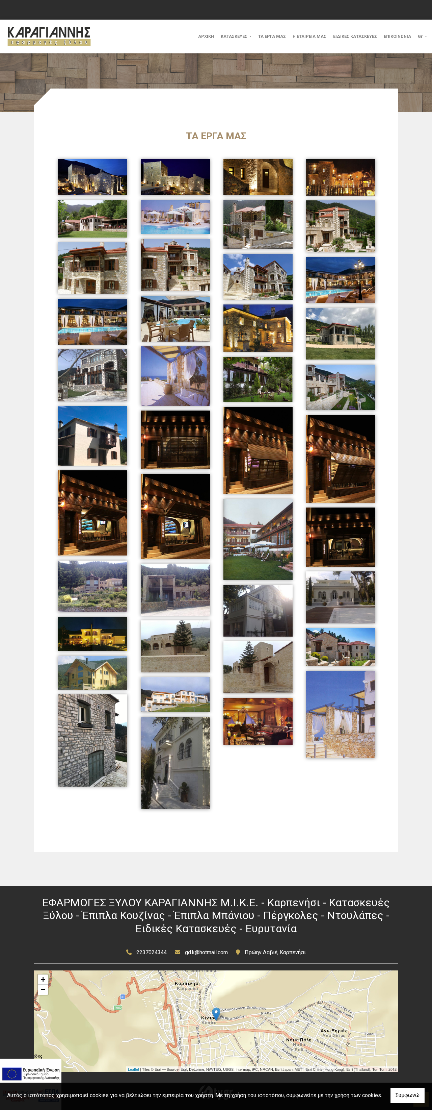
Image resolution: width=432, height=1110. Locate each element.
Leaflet (133, 1069)
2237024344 (151, 952)
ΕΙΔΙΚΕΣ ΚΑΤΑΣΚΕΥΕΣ (355, 36)
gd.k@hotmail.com (206, 952)
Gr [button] (421, 36)
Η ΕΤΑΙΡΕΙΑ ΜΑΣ (309, 36)
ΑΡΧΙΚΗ (206, 36)
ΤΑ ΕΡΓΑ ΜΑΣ (272, 36)
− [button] (43, 989)
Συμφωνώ (408, 1095)
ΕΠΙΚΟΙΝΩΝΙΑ (397, 36)
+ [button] (43, 979)
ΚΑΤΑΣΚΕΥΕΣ (234, 36)
